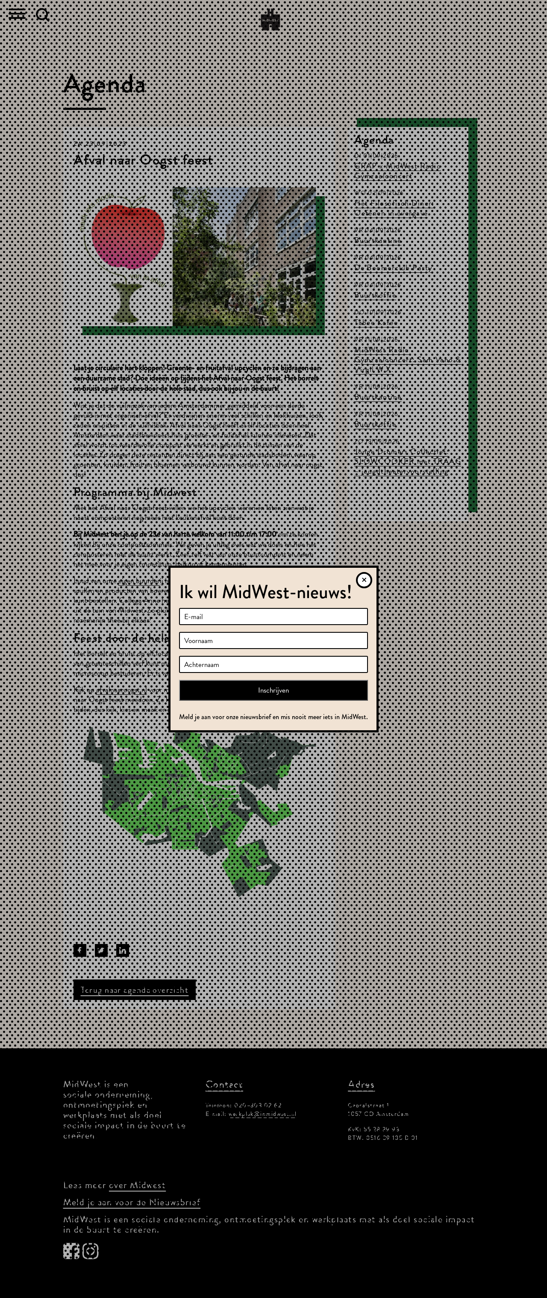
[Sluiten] (364, 580)
